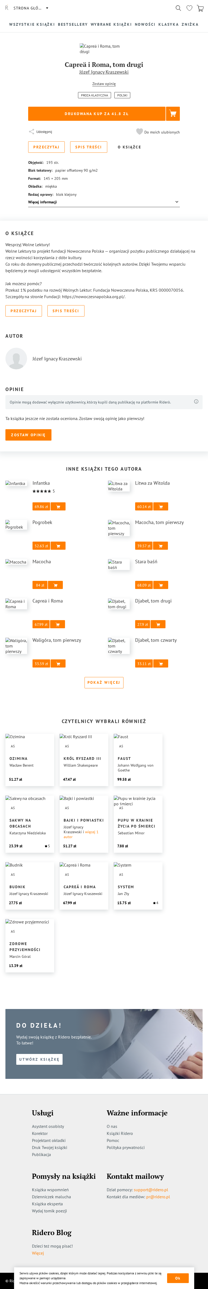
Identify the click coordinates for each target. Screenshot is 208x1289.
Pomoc (113, 1140)
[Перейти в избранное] (189, 8)
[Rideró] (7, 8)
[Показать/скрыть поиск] (178, 8)
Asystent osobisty (48, 1126)
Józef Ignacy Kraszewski (104, 72)
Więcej (38, 1253)
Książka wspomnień (50, 1189)
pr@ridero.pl (158, 1196)
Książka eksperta (47, 1203)
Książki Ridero (120, 1133)
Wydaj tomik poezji (49, 1210)
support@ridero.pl (151, 1189)
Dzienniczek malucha (51, 1196)
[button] (157, 132)
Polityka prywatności (126, 1147)
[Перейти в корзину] (200, 8)
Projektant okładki (49, 1140)
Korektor (40, 1133)
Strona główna (31, 8)
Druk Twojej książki (49, 1147)
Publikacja (41, 1154)
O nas (112, 1126)
